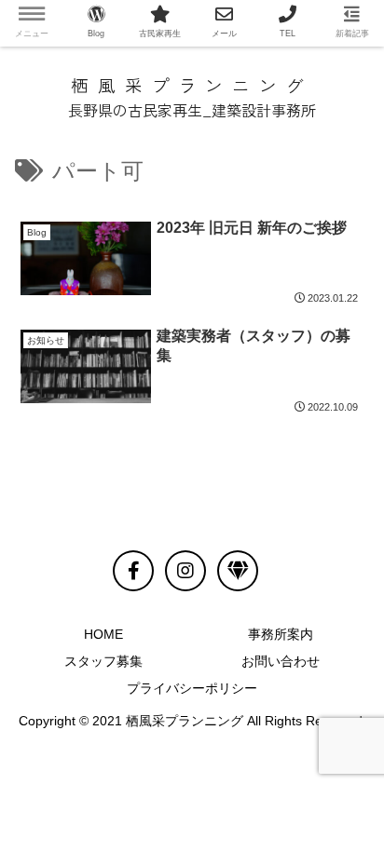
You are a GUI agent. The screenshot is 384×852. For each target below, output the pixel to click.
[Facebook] (133, 570)
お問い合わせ (280, 661)
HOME (103, 634)
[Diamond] (237, 570)
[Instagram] (185, 570)
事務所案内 (280, 634)
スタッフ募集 (103, 661)
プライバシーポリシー (192, 688)
